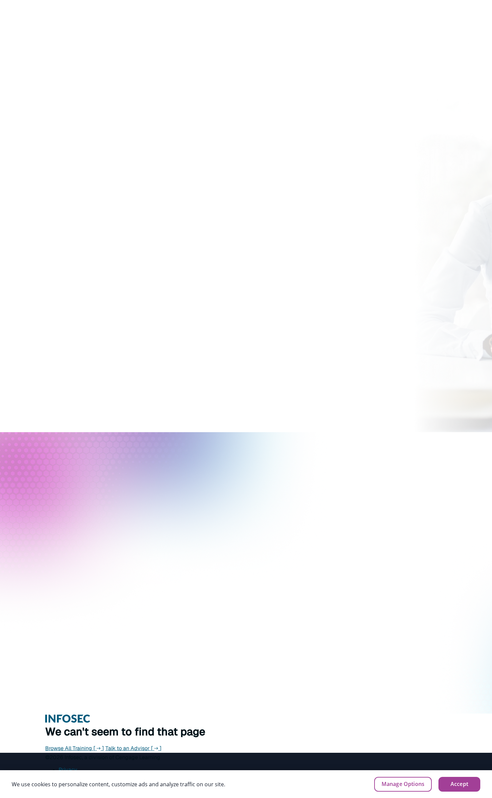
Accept (459, 784)
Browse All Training (74, 748)
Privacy (68, 769)
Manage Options (403, 784)
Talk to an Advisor (133, 748)
